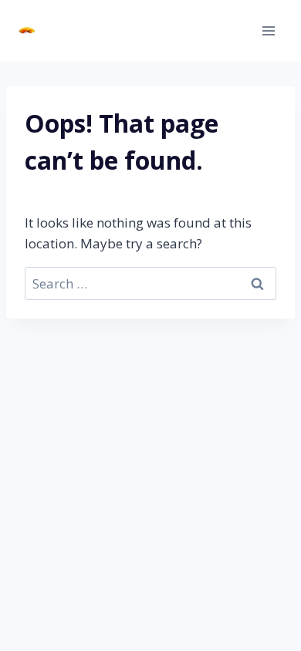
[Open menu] (268, 30)
